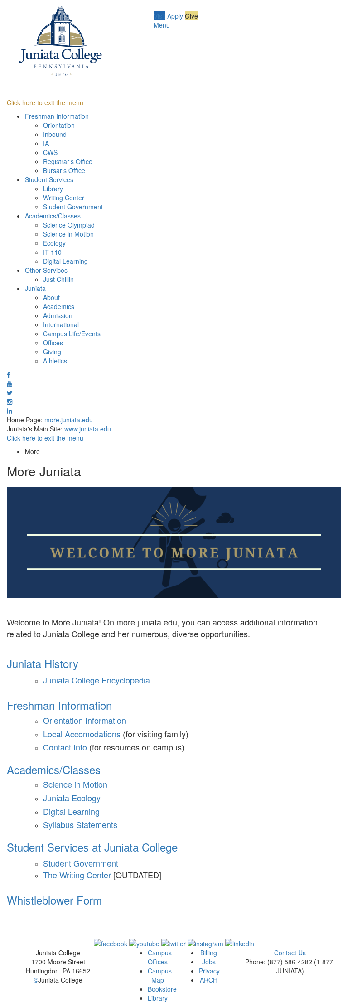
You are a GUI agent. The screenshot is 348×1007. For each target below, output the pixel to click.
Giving (52, 351)
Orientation (59, 125)
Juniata (35, 288)
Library (53, 188)
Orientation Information (84, 720)
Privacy (209, 970)
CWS (50, 152)
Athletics (55, 360)
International (61, 324)
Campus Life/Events (72, 333)
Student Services (49, 179)
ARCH (209, 979)
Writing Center (63, 197)
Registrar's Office (67, 161)
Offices (53, 342)
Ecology (54, 242)
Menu (162, 24)
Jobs (209, 961)
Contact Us (290, 952)
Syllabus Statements (80, 824)
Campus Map (160, 975)
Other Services (46, 270)
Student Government (73, 206)
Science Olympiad (69, 224)
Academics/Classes (53, 215)
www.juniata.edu (87, 428)
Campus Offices (160, 957)
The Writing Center (77, 875)
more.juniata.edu (68, 419)
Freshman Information (57, 116)
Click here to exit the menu (45, 102)
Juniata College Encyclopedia (96, 680)
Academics (58, 306)
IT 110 (52, 252)
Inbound (55, 134)
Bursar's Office (64, 170)
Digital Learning (65, 261)
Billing (208, 952)
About (51, 297)
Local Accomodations (83, 734)
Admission (57, 315)
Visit (159, 15)
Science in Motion (68, 233)
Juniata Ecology (72, 798)
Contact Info (65, 747)
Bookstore (162, 988)
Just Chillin (58, 279)
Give (191, 15)
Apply (175, 15)
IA (46, 143)
